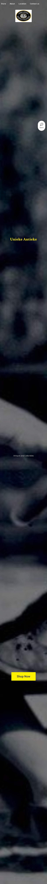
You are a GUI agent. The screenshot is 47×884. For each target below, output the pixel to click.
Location (22, 4)
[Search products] (42, 124)
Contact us (34, 4)
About (12, 4)
